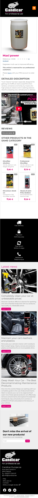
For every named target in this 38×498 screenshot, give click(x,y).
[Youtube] (14, 490)
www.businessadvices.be (21, 497)
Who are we (7, 481)
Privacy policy (29, 495)
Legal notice (20, 495)
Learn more (6, 309)
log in (10, 73)
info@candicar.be (10, 475)
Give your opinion (7, 133)
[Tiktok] (9, 490)
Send (27, 441)
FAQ (4, 479)
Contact (6, 483)
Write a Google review (10, 485)
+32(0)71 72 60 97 (10, 473)
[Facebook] (4, 490)
